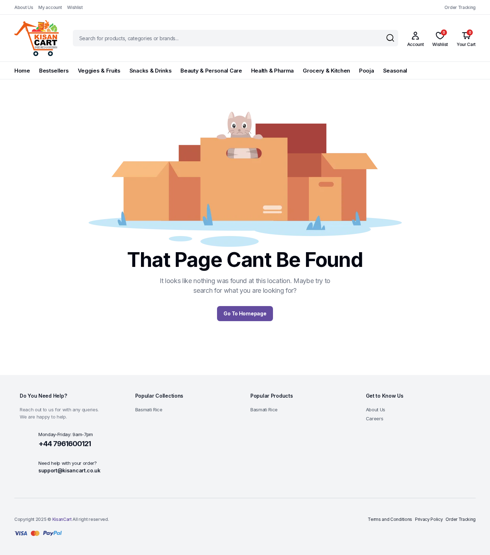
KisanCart (62, 519)
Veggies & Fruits (99, 70)
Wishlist (75, 7)
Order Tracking (460, 7)
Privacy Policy (429, 519)
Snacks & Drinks (150, 70)
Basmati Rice (148, 409)
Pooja (366, 70)
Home (22, 70)
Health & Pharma (272, 70)
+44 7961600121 (64, 443)
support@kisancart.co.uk (69, 470)
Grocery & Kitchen (326, 70)
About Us (23, 7)
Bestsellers (54, 70)
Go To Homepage (244, 313)
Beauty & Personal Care (211, 70)
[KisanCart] (36, 38)
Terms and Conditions (390, 519)
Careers (374, 418)
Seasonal (395, 70)
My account (50, 7)
